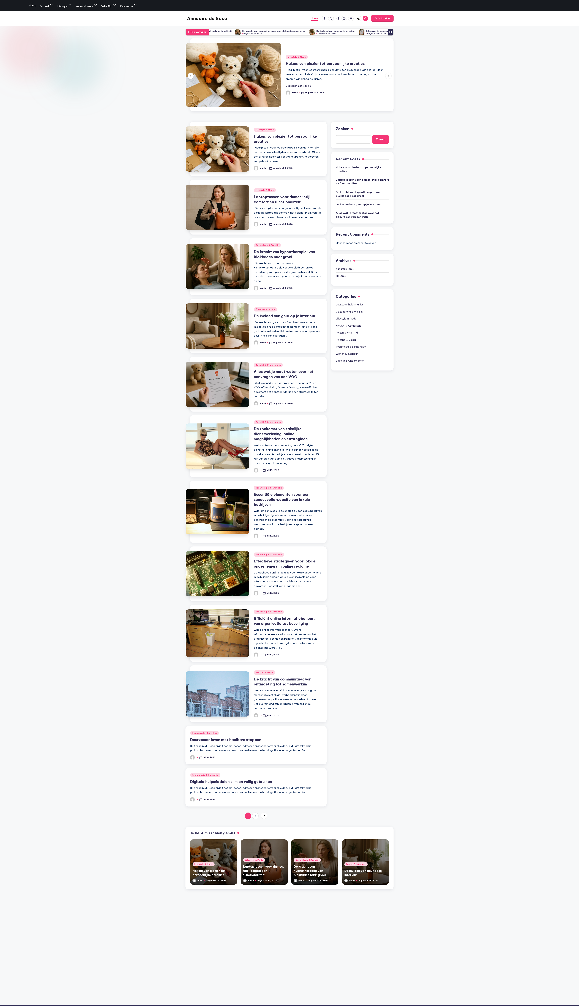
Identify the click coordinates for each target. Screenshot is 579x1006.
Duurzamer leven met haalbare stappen (225, 739)
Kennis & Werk (84, 6)
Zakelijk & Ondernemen (268, 365)
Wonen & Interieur (265, 309)
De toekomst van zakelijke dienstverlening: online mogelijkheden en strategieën (281, 433)
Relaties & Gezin (265, 672)
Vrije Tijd (106, 6)
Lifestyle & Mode (297, 54)
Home (32, 5)
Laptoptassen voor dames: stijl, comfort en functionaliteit (362, 181)
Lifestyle (62, 6)
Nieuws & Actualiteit (348, 325)
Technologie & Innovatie (269, 488)
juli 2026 (341, 276)
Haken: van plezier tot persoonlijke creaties (358, 169)
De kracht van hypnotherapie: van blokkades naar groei (358, 194)
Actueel (44, 6)
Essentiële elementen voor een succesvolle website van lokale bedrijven (282, 499)
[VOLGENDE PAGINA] (264, 816)
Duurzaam (126, 6)
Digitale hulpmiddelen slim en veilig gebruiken (231, 781)
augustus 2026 (345, 268)
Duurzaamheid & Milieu (204, 733)
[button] (382, 18)
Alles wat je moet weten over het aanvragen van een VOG (320, 31)
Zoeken (342, 128)
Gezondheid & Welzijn (267, 245)
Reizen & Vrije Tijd (347, 332)
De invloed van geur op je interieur (257, 31)
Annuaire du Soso (207, 18)
